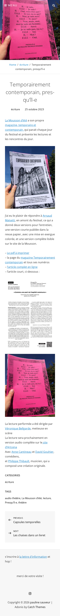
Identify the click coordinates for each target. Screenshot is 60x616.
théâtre (22, 502)
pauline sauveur (40, 602)
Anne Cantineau (22, 452)
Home (12, 64)
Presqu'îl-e (11, 502)
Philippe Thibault (18, 461)
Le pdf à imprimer (18, 253)
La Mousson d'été (32, 498)
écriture (24, 64)
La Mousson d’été (16, 120)
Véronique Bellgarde (18, 428)
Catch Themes (37, 607)
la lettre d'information (33, 557)
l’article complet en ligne (22, 267)
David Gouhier (44, 452)
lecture (47, 498)
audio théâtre (12, 498)
